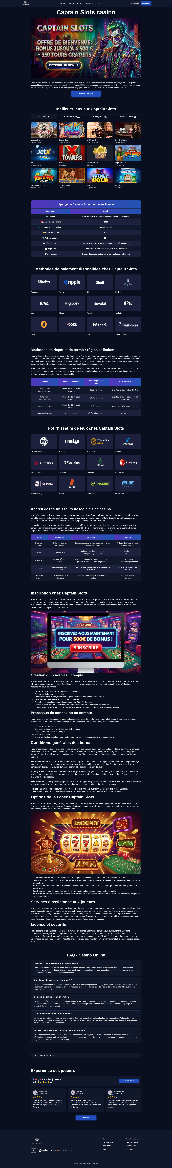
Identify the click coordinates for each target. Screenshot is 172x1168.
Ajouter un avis (129, 1081)
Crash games (98, 117)
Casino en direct (70, 117)
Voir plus (86, 1118)
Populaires (42, 117)
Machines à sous (126, 117)
